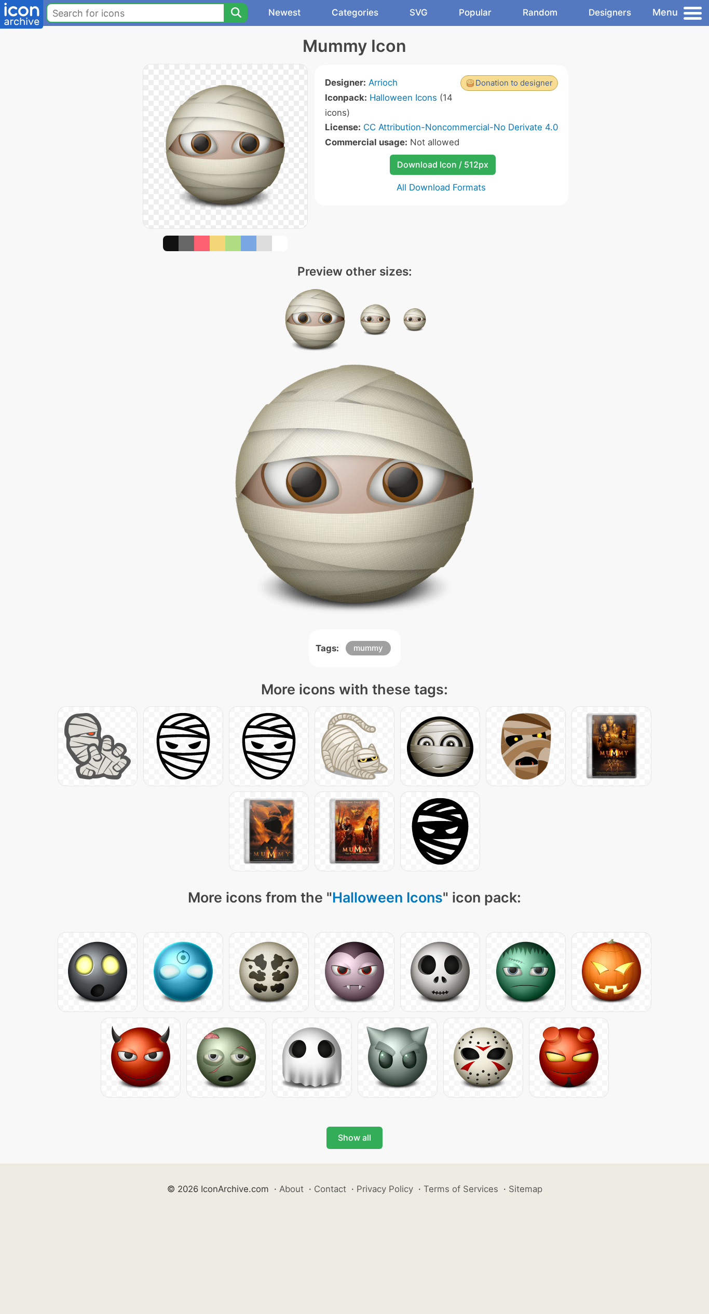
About (291, 1189)
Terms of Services (461, 1189)
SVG (419, 12)
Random (540, 12)
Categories (355, 12)
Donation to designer (514, 83)
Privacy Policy (385, 1189)
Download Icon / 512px (442, 164)
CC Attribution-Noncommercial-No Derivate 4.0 (460, 127)
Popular (475, 12)
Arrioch (383, 82)
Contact (330, 1189)
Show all (354, 1137)
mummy (368, 648)
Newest (284, 12)
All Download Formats (441, 187)
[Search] (236, 13)
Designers (610, 12)
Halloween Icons (403, 97)
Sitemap (525, 1189)
